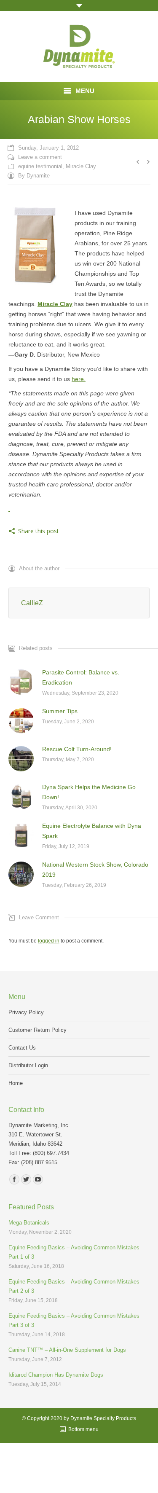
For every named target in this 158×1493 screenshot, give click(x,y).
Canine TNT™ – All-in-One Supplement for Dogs (67, 1350)
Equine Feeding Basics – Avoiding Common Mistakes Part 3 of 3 (73, 1320)
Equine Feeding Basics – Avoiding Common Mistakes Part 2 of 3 (73, 1286)
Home (15, 1083)
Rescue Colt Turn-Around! (77, 749)
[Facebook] (14, 1179)
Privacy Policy (26, 1012)
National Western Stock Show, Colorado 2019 (95, 869)
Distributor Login (28, 1065)
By (34, 175)
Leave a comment (40, 157)
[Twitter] (26, 1179)
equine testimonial (40, 166)
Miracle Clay (81, 166)
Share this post (38, 531)
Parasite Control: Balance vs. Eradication (80, 677)
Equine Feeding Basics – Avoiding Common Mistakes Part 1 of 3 (73, 1252)
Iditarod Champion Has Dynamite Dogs (55, 1375)
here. (79, 379)
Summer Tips (60, 711)
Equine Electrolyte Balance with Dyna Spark (91, 830)
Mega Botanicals (28, 1222)
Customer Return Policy (37, 1030)
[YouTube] (38, 1179)
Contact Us (22, 1048)
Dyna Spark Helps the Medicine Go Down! (89, 792)
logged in (48, 941)
